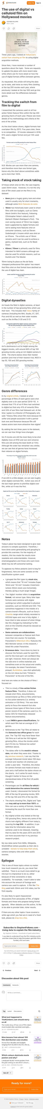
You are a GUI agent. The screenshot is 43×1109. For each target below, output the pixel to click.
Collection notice (34, 1099)
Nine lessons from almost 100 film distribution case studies (15, 1038)
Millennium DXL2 (23, 641)
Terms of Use (32, 951)
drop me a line (21, 918)
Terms (26, 1099)
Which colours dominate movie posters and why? (15, 1056)
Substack (13, 1107)
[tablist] (11, 985)
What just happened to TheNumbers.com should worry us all (15, 1019)
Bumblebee (17, 670)
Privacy (21, 1099)
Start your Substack (17, 1103)
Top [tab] (4, 1011)
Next (36, 970)
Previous (8, 970)
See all (5, 1073)
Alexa (29, 311)
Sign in (38, 3)
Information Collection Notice (23, 953)
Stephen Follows (12, 21)
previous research (15, 756)
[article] (21, 1024)
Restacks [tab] (15, 985)
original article (12, 396)
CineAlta (9, 614)
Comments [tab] (6, 985)
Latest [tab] (9, 1011)
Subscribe (31, 3)
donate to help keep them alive (24, 849)
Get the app (30, 1103)
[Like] (4, 28)
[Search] (39, 1011)
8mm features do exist (27, 204)
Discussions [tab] (18, 1011)
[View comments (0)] (9, 28)
